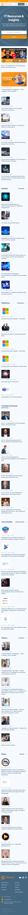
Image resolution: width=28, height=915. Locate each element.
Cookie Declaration (4, 913)
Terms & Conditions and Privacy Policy (8, 911)
